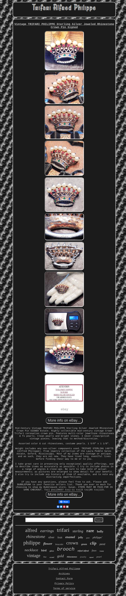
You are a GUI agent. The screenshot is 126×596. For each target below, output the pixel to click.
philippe (31, 543)
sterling (78, 531)
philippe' (97, 537)
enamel (70, 537)
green (84, 544)
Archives (64, 573)
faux (94, 550)
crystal (51, 557)
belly (100, 531)
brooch (66, 549)
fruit (59, 537)
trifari (63, 530)
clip (93, 543)
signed (91, 557)
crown (72, 543)
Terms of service (64, 588)
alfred (31, 530)
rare (90, 530)
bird (44, 550)
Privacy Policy (64, 583)
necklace (31, 550)
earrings (47, 531)
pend (102, 544)
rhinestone (35, 536)
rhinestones (72, 557)
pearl (99, 557)
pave (88, 538)
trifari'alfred (83, 551)
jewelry (83, 557)
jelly (80, 537)
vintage (33, 555)
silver (51, 537)
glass (52, 551)
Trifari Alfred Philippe (64, 569)
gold (60, 556)
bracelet (59, 544)
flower (47, 544)
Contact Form (64, 578)
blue (44, 557)
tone (102, 551)
